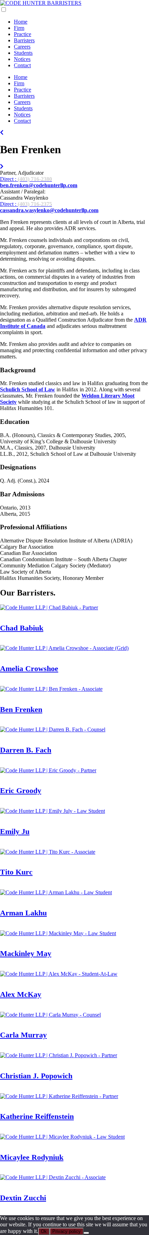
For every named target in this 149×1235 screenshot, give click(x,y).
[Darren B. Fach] (1, 166)
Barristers (24, 40)
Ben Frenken (21, 709)
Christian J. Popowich (36, 1075)
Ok (44, 1231)
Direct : (26, 179)
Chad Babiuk (21, 628)
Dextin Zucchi (23, 1197)
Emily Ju (14, 831)
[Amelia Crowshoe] (1, 133)
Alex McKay (20, 994)
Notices (22, 59)
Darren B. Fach (25, 750)
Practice (22, 34)
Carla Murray (23, 1034)
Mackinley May (25, 953)
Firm (19, 28)
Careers (22, 47)
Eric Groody (20, 790)
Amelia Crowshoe (29, 668)
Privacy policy (66, 1231)
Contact (22, 65)
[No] (86, 1233)
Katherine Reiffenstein (37, 1116)
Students (23, 53)
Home (20, 22)
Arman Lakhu (23, 912)
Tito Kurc (16, 872)
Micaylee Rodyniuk (31, 1157)
